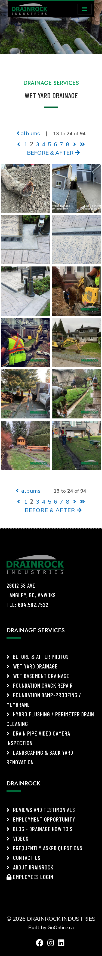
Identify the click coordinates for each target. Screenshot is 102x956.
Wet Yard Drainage (35, 666)
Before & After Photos (40, 656)
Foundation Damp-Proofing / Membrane (44, 699)
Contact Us (26, 857)
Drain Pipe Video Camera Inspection (38, 738)
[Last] (82, 144)
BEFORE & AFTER (51, 153)
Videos (20, 838)
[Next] (74, 144)
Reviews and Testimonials (43, 809)
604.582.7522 (33, 604)
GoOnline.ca (61, 927)
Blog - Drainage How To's (42, 828)
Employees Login (32, 876)
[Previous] (18, 144)
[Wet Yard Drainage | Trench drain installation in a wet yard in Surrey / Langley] (25, 239)
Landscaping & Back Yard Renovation (40, 757)
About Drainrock (32, 867)
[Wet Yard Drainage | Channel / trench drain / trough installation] (76, 239)
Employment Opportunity (43, 819)
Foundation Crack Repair (42, 685)
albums (29, 133)
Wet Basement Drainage (40, 675)
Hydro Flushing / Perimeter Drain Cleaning (50, 719)
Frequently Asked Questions (47, 848)
